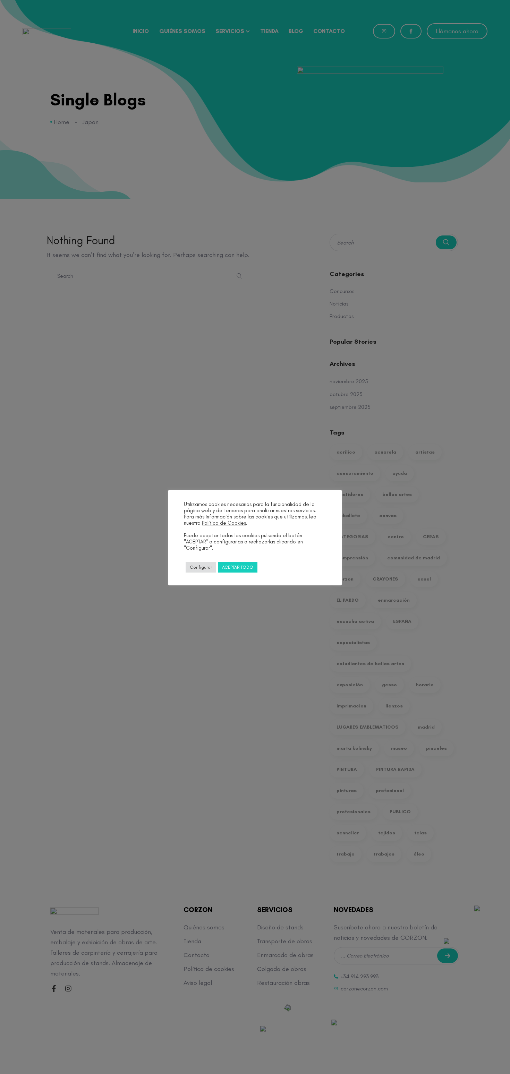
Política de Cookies (224, 523)
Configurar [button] (201, 567)
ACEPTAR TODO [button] (237, 567)
